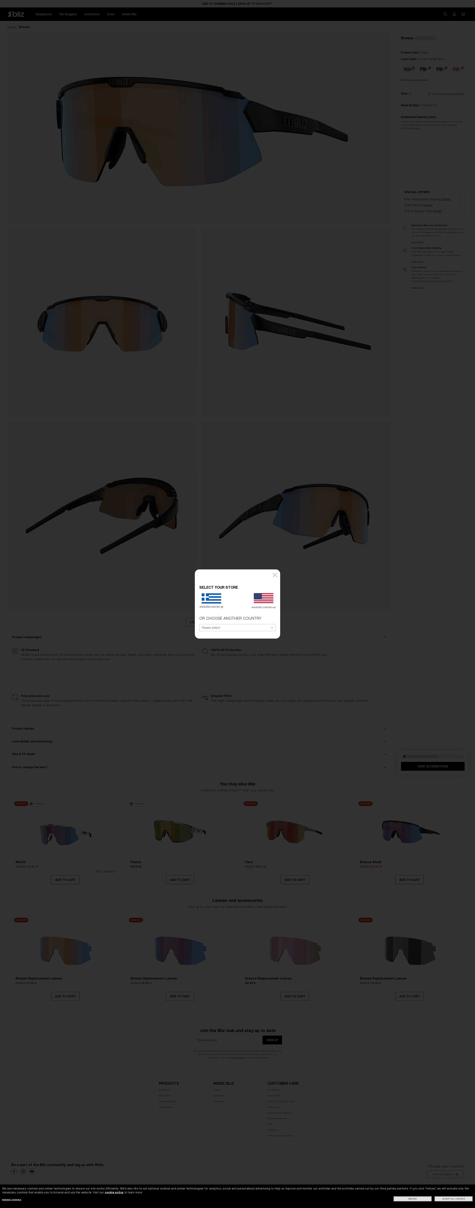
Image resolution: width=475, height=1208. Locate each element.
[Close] (275, 574)
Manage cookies (11, 1200)
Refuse (413, 1199)
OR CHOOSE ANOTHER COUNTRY (230, 618)
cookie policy (114, 1192)
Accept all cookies (453, 1199)
